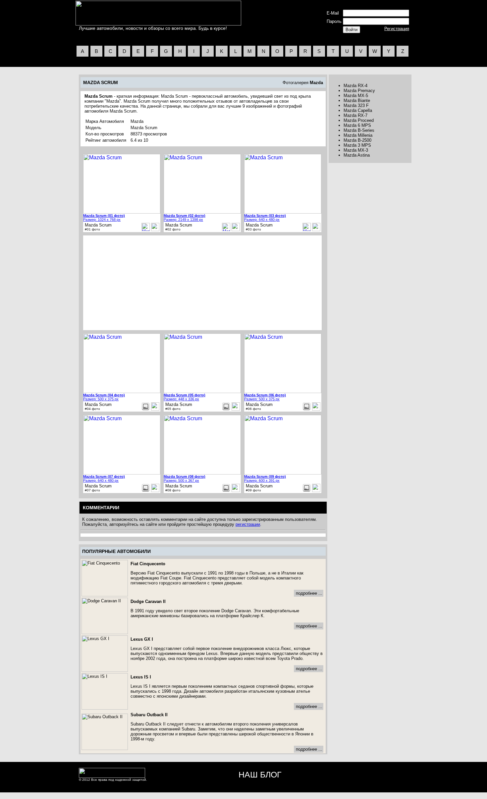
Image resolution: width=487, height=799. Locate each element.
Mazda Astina (357, 155)
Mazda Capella (358, 110)
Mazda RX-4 (355, 85)
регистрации (248, 524)
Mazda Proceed (359, 120)
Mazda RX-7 (355, 115)
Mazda (316, 82)
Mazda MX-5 (356, 95)
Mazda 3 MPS (357, 145)
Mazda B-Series (359, 130)
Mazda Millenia (358, 135)
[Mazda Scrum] (155, 229)
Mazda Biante (357, 100)
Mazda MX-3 (356, 150)
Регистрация (396, 28)
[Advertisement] (139, 282)
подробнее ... (309, 593)
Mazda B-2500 (357, 140)
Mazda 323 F (356, 105)
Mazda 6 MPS (357, 125)
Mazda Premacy (359, 90)
